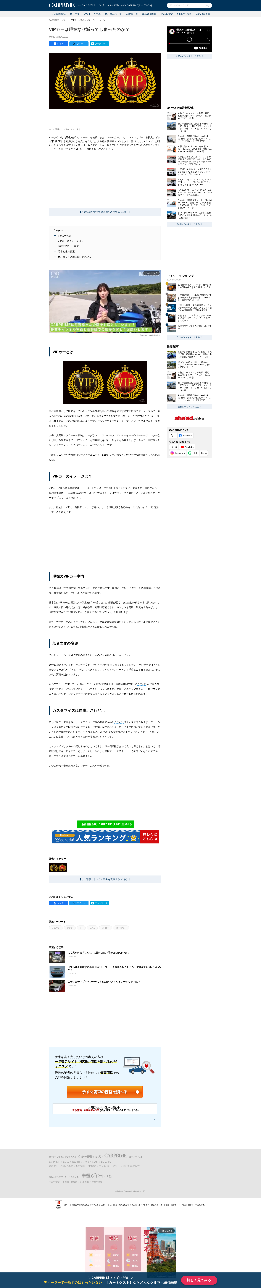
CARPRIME (54, 1162)
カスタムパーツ (113, 14)
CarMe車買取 (203, 14)
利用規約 (92, 1166)
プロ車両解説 (58, 14)
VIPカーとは (64, 235)
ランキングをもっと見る (188, 337)
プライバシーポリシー (109, 1166)
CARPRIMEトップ (57, 20)
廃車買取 (84, 1182)
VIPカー (105, 928)
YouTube (189, 447)
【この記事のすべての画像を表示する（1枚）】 (105, 212)
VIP (81, 928)
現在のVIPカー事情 (68, 246)
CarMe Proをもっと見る (188, 224)
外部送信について (131, 1166)
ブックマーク (101, 43)
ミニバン (142, 684)
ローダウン (121, 928)
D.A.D (92, 928)
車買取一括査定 (70, 1182)
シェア (60, 43)
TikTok (204, 453)
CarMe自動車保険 (71, 1162)
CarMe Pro (132, 14)
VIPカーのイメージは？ (71, 241)
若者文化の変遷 (66, 251)
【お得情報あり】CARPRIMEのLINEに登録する (105, 824)
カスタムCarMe (90, 1162)
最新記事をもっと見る (188, 407)
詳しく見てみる (199, 1280)
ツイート (81, 43)
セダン (70, 928)
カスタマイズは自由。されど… (75, 257)
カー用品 (74, 14)
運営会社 (53, 1166)
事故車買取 (97, 1182)
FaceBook (187, 435)
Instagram (180, 453)
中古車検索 (167, 14)
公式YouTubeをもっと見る (188, 56)
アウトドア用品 (92, 14)
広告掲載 (80, 1166)
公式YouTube (149, 14)
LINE (195, 453)
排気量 (83, 602)
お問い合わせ (184, 14)
